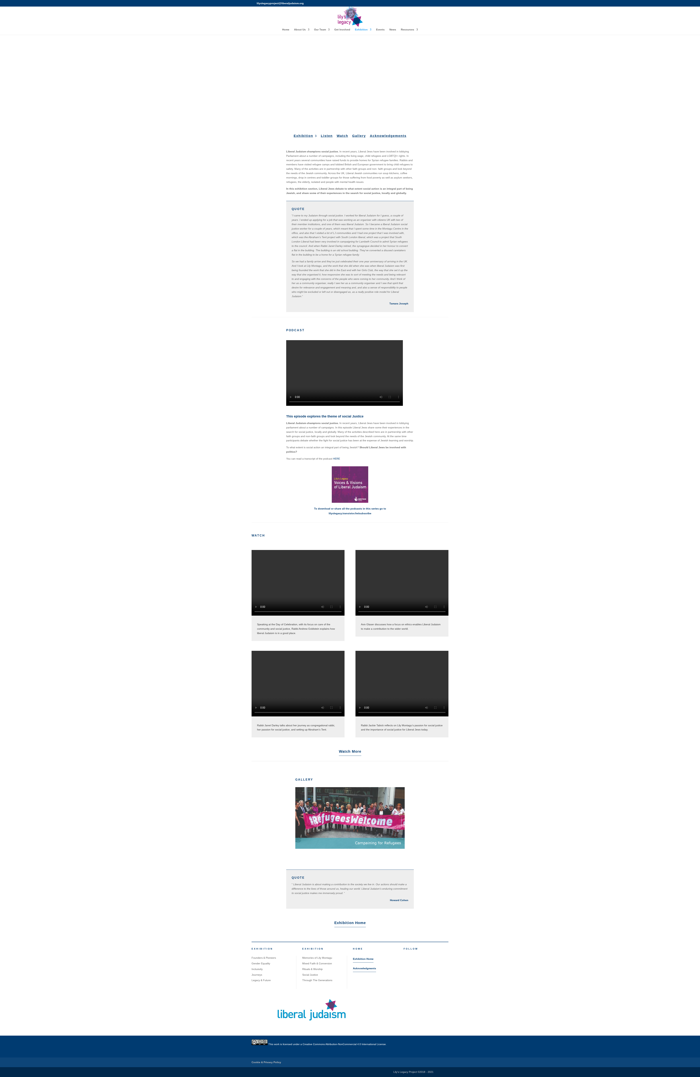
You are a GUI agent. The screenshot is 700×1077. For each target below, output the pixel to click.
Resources (407, 29)
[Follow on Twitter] (412, 955)
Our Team (320, 29)
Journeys (257, 974)
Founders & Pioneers (264, 957)
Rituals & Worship (312, 969)
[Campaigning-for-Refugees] (350, 847)
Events (380, 29)
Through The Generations (317, 980)
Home (285, 29)
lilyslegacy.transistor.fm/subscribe (350, 513)
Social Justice (310, 974)
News (392, 29)
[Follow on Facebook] (405, 955)
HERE (336, 458)
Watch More (350, 751)
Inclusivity (257, 969)
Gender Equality (261, 963)
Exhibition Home (350, 923)
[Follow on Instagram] (419, 955)
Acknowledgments (364, 968)
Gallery (359, 136)
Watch (342, 136)
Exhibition (361, 29)
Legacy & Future (261, 980)
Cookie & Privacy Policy (266, 1062)
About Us (300, 29)
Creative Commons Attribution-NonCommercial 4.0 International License (344, 1044)
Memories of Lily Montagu (317, 957)
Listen (327, 136)
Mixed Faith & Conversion (317, 963)
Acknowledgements (388, 136)
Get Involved (342, 29)
